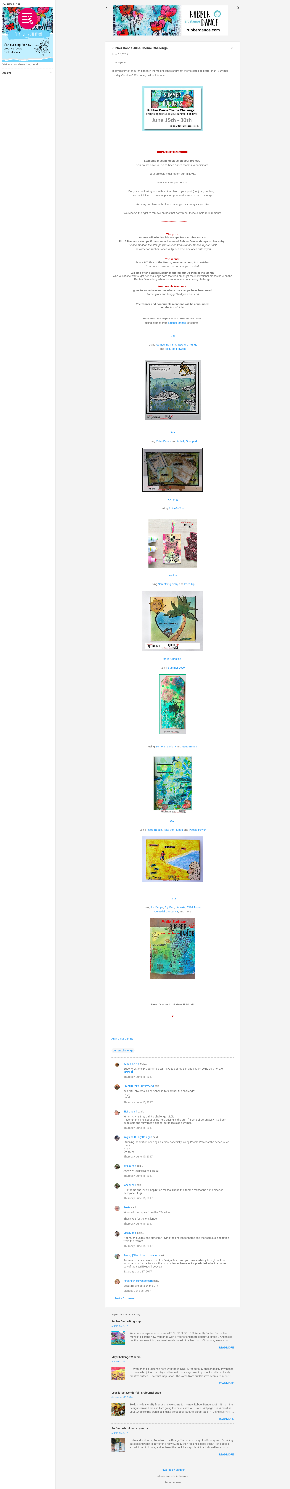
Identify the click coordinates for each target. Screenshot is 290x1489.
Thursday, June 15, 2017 (138, 1076)
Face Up (189, 584)
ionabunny (130, 1165)
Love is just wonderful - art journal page (136, 1392)
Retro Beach (163, 441)
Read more (226, 1347)
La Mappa (157, 907)
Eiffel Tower (194, 907)
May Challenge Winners (125, 1357)
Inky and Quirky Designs (138, 1137)
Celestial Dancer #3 (166, 911)
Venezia (180, 907)
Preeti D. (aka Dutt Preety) (139, 1086)
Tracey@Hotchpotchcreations (142, 1255)
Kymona (173, 499)
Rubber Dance (177, 322)
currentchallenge (123, 1050)
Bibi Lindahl (130, 1111)
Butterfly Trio (176, 508)
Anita (173, 898)
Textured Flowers (175, 348)
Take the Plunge (187, 344)
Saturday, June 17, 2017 (138, 1271)
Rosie (127, 1207)
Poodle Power (197, 829)
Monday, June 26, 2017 (137, 1290)
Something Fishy (166, 344)
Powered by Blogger (173, 1469)
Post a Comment (124, 1298)
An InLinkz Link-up (122, 1038)
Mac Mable (130, 1232)
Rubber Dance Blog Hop (126, 1321)
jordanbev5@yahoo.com (138, 1280)
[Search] (238, 8)
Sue (172, 432)
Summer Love (176, 667)
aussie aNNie (132, 1063)
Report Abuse (172, 1482)
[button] (232, 48)
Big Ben (169, 907)
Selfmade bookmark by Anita (129, 1428)
